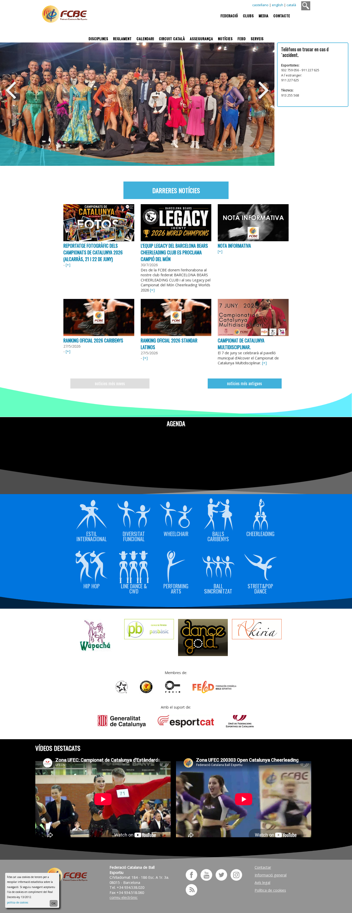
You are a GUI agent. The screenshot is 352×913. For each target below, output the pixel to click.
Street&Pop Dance (260, 588)
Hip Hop (91, 585)
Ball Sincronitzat (218, 588)
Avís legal (262, 882)
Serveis (257, 38)
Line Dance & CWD (134, 588)
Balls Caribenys (218, 535)
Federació (229, 15)
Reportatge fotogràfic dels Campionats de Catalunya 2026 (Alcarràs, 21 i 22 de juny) (93, 252)
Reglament (122, 38)
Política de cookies (270, 890)
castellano (260, 5)
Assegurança (201, 38)
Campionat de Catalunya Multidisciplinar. (241, 343)
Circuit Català (172, 38)
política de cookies (17, 902)
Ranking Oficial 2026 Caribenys (93, 340)
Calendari (145, 38)
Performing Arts (175, 588)
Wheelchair (176, 533)
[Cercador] (305, 5)
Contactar (263, 867)
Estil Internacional (92, 535)
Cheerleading (260, 533)
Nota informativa (234, 245)
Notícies (225, 38)
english (277, 5)
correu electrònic (124, 897)
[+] (68, 264)
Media (264, 15)
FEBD (242, 38)
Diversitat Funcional (134, 535)
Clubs (248, 15)
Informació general (271, 875)
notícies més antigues (244, 383)
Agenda (176, 423)
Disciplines (98, 38)
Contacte (281, 15)
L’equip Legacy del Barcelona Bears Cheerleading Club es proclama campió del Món (174, 252)
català (291, 5)
